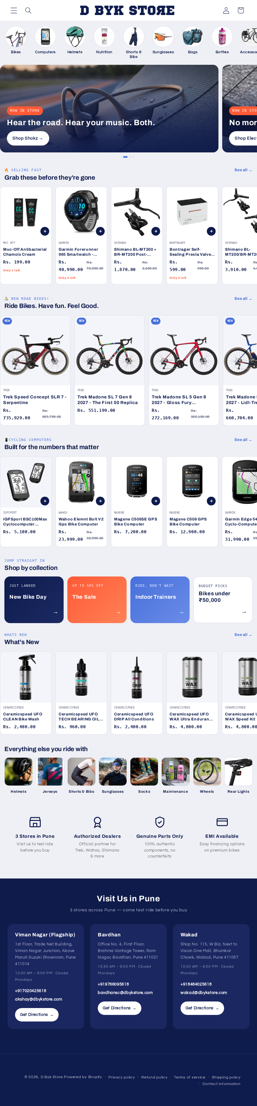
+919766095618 (113, 984)
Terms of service (190, 1077)
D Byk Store (52, 1077)
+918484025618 (196, 984)
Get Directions (37, 1014)
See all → (243, 170)
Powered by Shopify (83, 1077)
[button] (14, 10)
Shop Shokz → (28, 138)
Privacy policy (121, 1077)
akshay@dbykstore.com (38, 999)
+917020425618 (30, 991)
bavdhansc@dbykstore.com (125, 993)
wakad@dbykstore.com (204, 993)
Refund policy (154, 1077)
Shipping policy (226, 1077)
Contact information (221, 1084)
